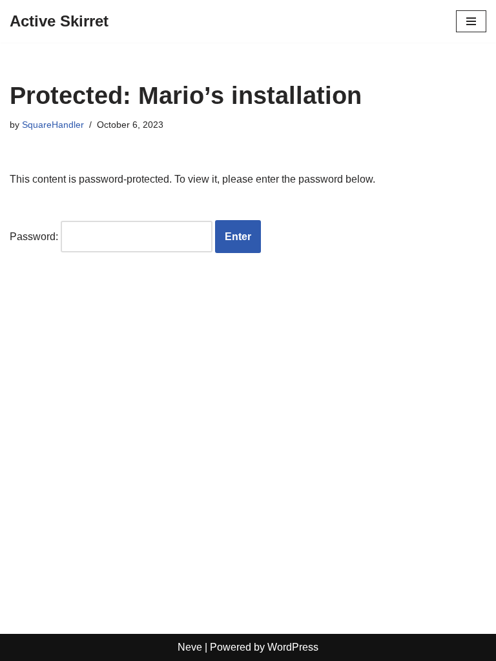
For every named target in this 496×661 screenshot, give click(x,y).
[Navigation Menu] (471, 21)
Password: (35, 236)
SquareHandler (53, 124)
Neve (190, 647)
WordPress (292, 647)
